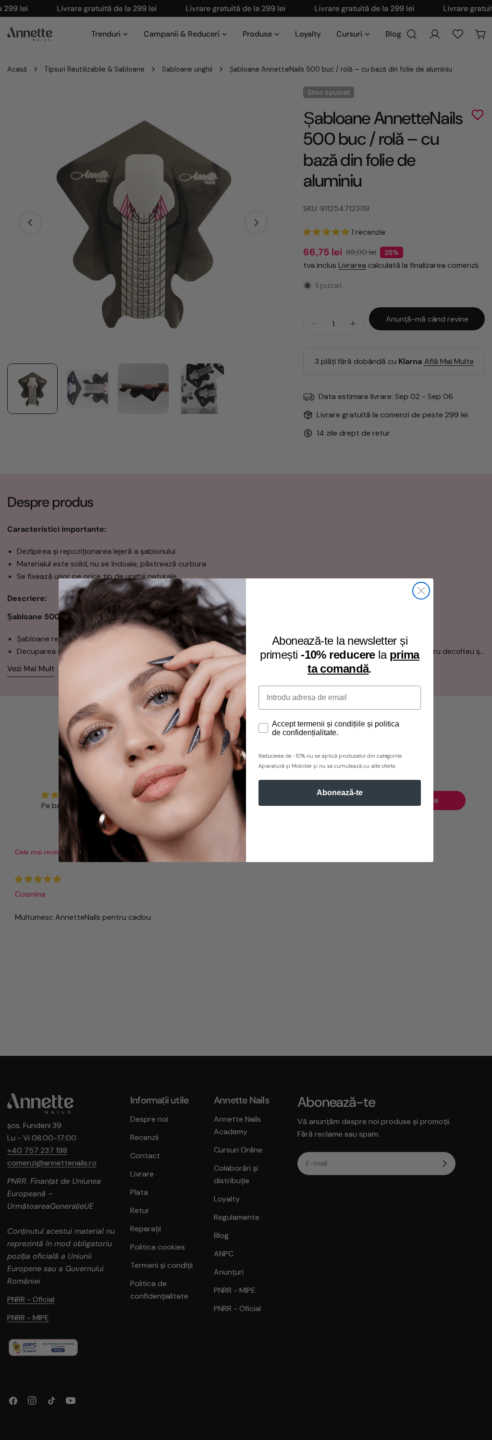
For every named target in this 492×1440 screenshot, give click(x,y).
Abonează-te (340, 793)
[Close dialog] (421, 590)
